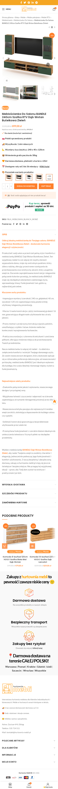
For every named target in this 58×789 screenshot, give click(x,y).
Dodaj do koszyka (26, 186)
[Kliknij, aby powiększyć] (6, 80)
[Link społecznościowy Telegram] (36, 3)
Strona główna (7, 17)
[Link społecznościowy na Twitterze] (25, 3)
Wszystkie (40, 670)
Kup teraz (46, 186)
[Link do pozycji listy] (29, 724)
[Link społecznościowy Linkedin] (33, 3)
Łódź (49, 666)
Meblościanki (7, 20)
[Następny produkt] (54, 27)
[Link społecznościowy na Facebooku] (21, 3)
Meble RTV (45, 17)
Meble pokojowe (33, 17)
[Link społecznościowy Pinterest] (29, 3)
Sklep (17, 17)
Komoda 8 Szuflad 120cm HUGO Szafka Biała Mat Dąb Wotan (15, 559)
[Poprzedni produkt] (49, 27)
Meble (23, 17)
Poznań (22, 666)
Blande (5, 107)
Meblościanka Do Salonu (23, 20)
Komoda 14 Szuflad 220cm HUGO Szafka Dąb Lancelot (43, 559)
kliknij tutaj (37, 648)
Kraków (31, 666)
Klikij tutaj (44, 166)
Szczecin (16, 670)
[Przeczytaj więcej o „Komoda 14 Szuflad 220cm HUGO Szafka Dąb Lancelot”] (32, 546)
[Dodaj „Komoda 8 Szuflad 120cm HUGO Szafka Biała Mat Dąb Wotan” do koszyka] (4, 546)
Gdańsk (41, 666)
